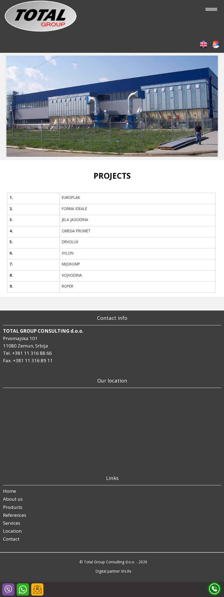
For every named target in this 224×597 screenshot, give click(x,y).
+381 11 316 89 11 (33, 360)
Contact (11, 539)
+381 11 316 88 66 (32, 353)
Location (12, 531)
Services (11, 523)
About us (13, 499)
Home (9, 491)
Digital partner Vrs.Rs (113, 571)
